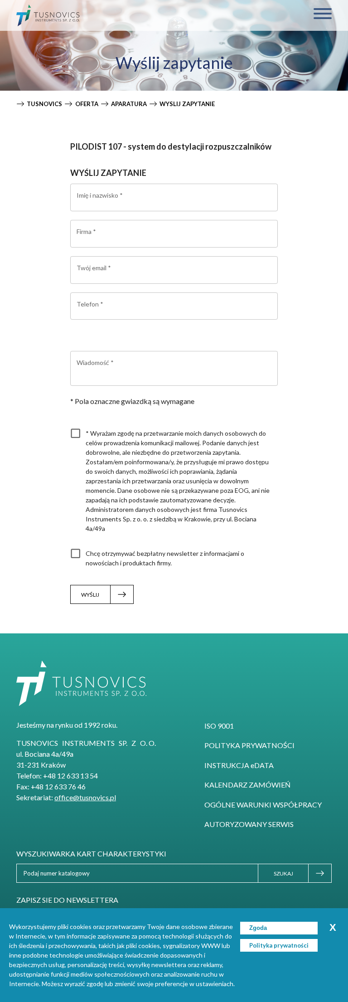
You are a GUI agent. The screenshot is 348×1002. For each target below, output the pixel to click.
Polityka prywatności (249, 745)
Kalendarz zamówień (247, 784)
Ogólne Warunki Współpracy (263, 804)
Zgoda (258, 927)
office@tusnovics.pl (85, 797)
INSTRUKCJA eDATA (239, 765)
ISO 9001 (219, 725)
